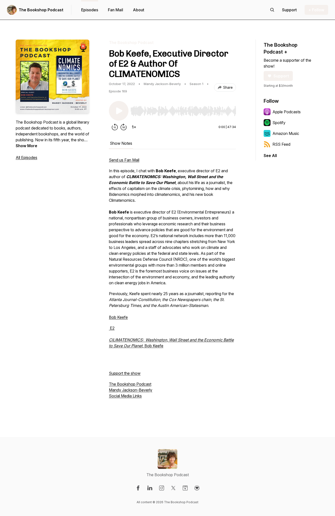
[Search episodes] (272, 10)
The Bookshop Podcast (41, 9)
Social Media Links (125, 395)
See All (270, 155)
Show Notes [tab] (121, 143)
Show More (26, 145)
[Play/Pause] (119, 111)
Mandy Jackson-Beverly (130, 389)
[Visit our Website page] (185, 488)
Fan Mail (115, 9)
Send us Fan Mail (124, 160)
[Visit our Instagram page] (161, 488)
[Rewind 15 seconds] (114, 127)
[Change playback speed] (134, 127)
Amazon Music (285, 133)
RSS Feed (281, 144)
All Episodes (26, 157)
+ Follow (316, 9)
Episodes (89, 9)
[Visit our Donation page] (196, 488)
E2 (112, 328)
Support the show (125, 373)
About (138, 9)
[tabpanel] (172, 283)
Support (281, 75)
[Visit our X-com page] (173, 488)
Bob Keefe (118, 317)
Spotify (278, 122)
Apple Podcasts (286, 111)
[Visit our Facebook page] (138, 488)
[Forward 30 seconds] (123, 127)
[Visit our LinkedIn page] (149, 488)
